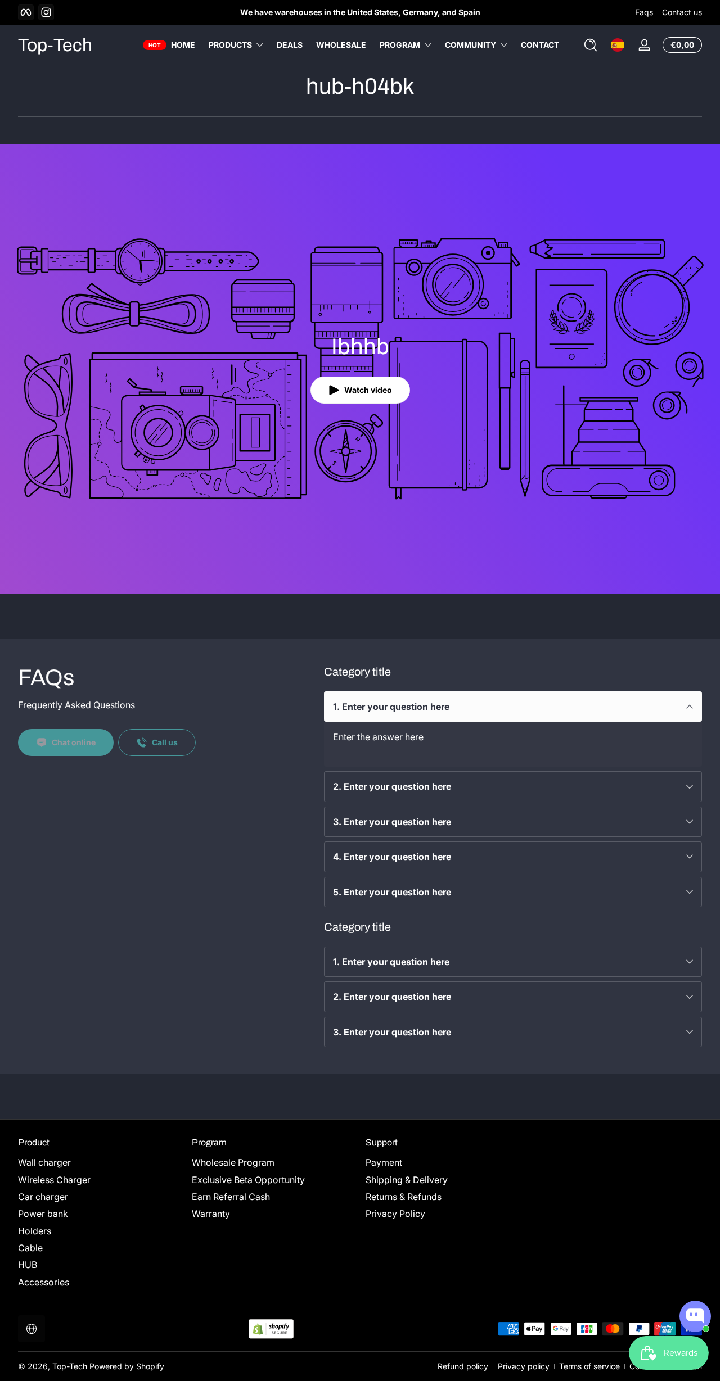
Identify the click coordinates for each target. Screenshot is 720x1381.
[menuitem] (99, 1162)
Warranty (211, 1213)
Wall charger (44, 1162)
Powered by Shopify (126, 1366)
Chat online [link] (74, 742)
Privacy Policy (395, 1213)
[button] (590, 45)
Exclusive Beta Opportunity (248, 1179)
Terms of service (589, 1366)
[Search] (590, 45)
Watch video (368, 390)
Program (400, 44)
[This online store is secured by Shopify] (271, 1329)
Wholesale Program (233, 1162)
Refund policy (463, 1366)
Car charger (43, 1196)
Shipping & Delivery (407, 1179)
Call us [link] (165, 742)
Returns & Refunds (404, 1196)
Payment (384, 1162)
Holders (34, 1231)
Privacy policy (524, 1366)
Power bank (43, 1213)
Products (230, 44)
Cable (30, 1247)
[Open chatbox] (695, 1316)
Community (470, 44)
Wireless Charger (54, 1179)
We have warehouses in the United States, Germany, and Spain (360, 12)
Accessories (43, 1282)
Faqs (644, 12)
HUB (27, 1265)
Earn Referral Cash (231, 1196)
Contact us (682, 12)
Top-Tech (69, 1366)
